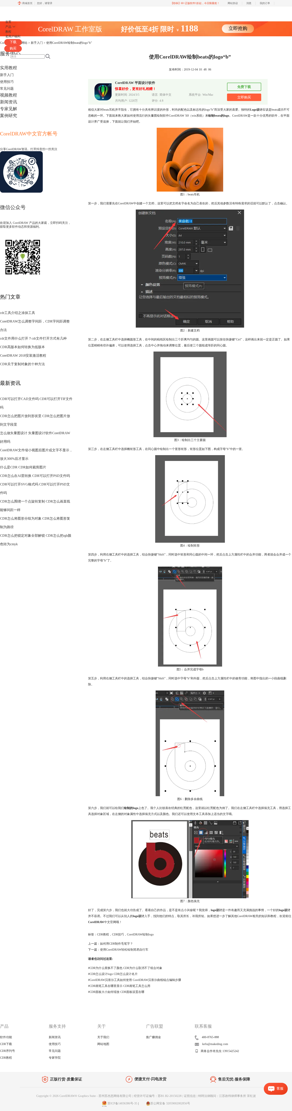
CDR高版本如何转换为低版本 (22, 347)
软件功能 (6, 1037)
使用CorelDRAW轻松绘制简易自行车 (124, 949)
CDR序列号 (7, 1050)
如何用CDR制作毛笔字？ (116, 943)
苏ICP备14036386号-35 (122, 1103)
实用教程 (8, 67)
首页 (8, 21)
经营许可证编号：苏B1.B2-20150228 (157, 1096)
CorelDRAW (16, 11)
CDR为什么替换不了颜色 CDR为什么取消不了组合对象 (125, 968)
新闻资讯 (8, 102)
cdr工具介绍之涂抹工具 (17, 313)
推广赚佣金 (153, 1037)
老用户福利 (12, 36)
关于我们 (103, 1037)
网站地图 (103, 1044)
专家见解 (8, 108)
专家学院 (55, 1057)
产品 (8, 26)
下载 (13, 42)
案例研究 (8, 115)
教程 (8, 31)
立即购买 (244, 97)
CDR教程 (103, 934)
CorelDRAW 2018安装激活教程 (23, 355)
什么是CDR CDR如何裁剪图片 (23, 467)
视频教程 (8, 95)
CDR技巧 (118, 934)
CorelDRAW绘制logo (140, 934)
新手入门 (7, 75)
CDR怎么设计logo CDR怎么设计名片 (113, 974)
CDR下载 (6, 1044)
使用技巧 (7, 82)
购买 (13, 48)
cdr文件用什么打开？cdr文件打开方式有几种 (33, 338)
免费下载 (244, 87)
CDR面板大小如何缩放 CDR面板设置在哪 (116, 992)
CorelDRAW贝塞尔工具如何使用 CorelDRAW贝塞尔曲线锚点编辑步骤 (134, 980)
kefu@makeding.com (215, 1044)
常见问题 (7, 88)
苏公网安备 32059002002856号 (170, 1103)
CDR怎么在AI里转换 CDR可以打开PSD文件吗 (35, 476)
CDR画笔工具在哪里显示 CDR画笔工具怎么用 (119, 986)
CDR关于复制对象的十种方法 (22, 364)
